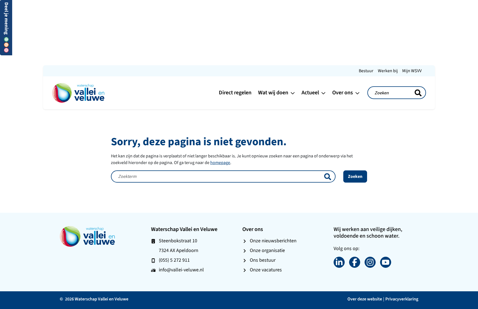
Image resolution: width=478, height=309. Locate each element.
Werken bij (388, 71)
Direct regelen (235, 92)
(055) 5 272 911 (174, 260)
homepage (220, 162)
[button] (6, 27)
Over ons (343, 92)
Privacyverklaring (401, 299)
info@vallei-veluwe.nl (181, 269)
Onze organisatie (267, 250)
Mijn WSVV (412, 71)
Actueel (311, 92)
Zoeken (355, 176)
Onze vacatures (266, 269)
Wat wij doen (273, 92)
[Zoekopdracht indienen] (418, 93)
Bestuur (366, 71)
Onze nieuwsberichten (273, 240)
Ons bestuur (263, 260)
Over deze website (364, 299)
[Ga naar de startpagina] (78, 92)
